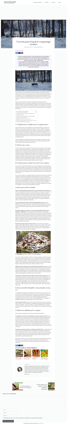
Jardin (59, 2)
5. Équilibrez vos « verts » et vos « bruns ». (23, 118)
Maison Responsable (10, 2)
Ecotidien (53, 2)
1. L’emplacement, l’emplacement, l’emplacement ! (25, 113)
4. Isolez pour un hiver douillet (21, 117)
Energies (46, 2)
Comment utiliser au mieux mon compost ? (25, 386)
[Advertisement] (33, 12)
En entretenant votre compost (21, 91)
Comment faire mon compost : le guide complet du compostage (42, 387)
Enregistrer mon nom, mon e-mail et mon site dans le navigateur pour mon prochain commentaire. (23, 418)
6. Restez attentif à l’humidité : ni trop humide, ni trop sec (26, 120)
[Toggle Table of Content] (35, 112)
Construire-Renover (37, 2)
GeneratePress (41, 423)
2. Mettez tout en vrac (20, 114)
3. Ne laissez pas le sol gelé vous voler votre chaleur (25, 116)
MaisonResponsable (39, 47)
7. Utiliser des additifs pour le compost (23, 121)
